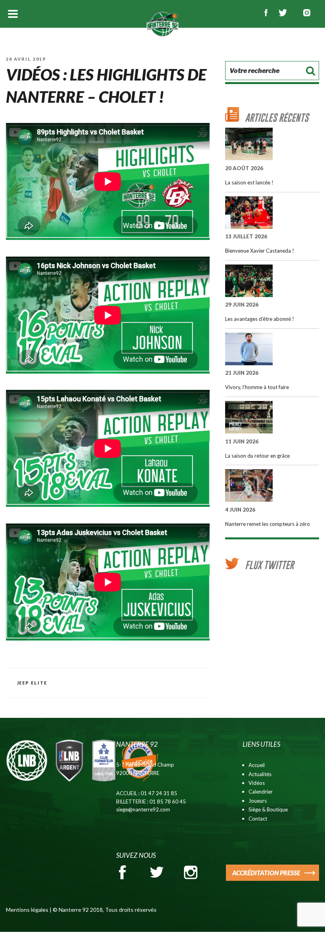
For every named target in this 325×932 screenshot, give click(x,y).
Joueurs (258, 801)
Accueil (257, 765)
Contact (258, 818)
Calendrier (261, 791)
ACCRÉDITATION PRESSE (266, 872)
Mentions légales (27, 909)
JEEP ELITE (32, 682)
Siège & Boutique (268, 809)
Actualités (260, 774)
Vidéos (257, 783)
